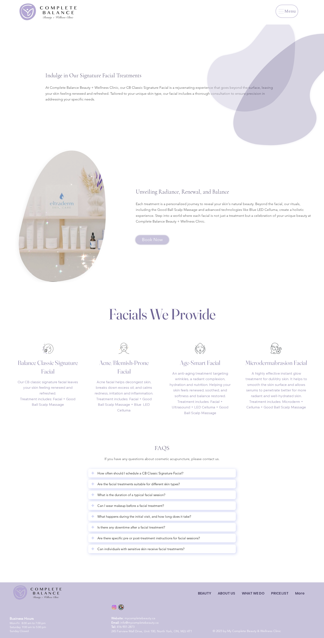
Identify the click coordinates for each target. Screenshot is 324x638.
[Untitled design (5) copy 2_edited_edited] (121, 607)
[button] (280, 593)
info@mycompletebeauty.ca (139, 623)
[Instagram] (114, 607)
